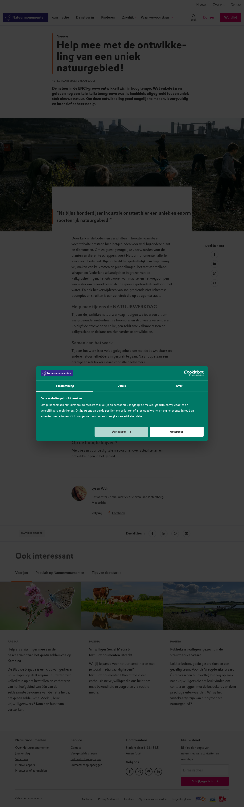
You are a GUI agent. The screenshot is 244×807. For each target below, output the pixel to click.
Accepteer (176, 431)
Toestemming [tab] (65, 386)
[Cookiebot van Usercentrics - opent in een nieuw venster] (187, 373)
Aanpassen (119, 431)
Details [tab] (122, 386)
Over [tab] (179, 386)
